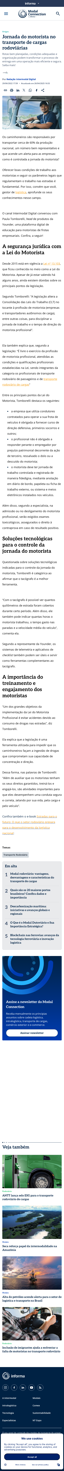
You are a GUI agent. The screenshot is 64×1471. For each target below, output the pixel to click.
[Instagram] (5, 1387)
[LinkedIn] (23, 1387)
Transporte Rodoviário (15, 854)
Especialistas (9, 1420)
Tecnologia (8, 1412)
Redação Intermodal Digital (21, 79)
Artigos (5, 31)
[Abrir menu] (6, 13)
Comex (36, 1405)
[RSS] (40, 1387)
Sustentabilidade (42, 1412)
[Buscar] (58, 13)
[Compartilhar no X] (24, 90)
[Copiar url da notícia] (5, 90)
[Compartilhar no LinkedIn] (18, 90)
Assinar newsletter (32, 1033)
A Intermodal (9, 1398)
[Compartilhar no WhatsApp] (30, 90)
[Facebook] (14, 1387)
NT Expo (37, 1420)
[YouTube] (31, 1387)
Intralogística (9, 1405)
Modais (36, 1398)
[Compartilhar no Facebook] (36, 90)
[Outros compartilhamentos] (43, 90)
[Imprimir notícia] (12, 90)
